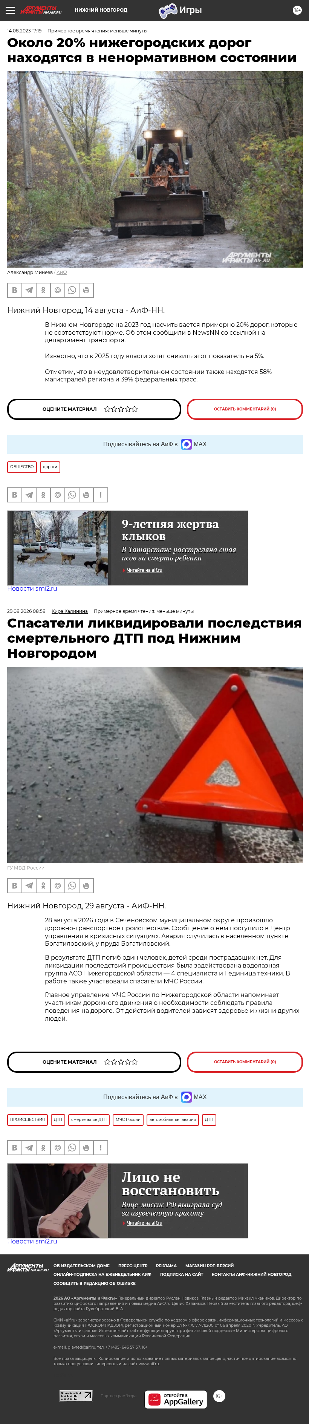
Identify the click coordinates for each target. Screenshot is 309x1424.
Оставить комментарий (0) (245, 409)
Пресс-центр (132, 1265)
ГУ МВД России (25, 868)
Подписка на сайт (181, 1274)
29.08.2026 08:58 (26, 611)
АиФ (62, 272)
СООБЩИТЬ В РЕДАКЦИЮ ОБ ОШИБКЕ (95, 1283)
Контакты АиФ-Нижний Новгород (251, 1274)
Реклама (166, 1265)
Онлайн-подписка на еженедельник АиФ (102, 1274)
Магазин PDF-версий (209, 1265)
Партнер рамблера (118, 1395)
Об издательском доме (82, 1265)
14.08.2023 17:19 (24, 31)
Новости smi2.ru (32, 588)
